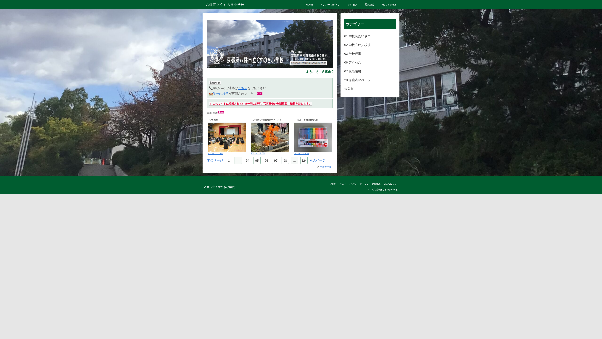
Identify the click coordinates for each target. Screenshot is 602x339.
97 (275, 160)
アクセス (364, 184)
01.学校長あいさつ (357, 36)
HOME (332, 184)
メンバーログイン (347, 184)
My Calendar (390, 184)
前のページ (215, 160)
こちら (242, 88)
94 (247, 160)
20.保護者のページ (357, 80)
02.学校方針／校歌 (357, 45)
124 (304, 160)
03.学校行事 (352, 53)
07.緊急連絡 (352, 71)
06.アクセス (352, 62)
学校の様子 (221, 94)
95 (257, 160)
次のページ (317, 160)
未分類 (349, 89)
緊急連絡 (376, 184)
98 (285, 160)
